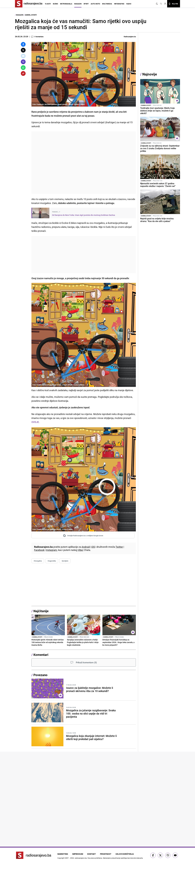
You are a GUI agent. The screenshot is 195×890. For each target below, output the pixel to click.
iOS (93, 546)
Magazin (77, 4)
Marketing (62, 854)
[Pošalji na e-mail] (23, 56)
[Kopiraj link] (23, 73)
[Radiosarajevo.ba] (33, 855)
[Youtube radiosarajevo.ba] (175, 855)
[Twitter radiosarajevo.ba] (160, 855)
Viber (80, 550)
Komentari (40, 655)
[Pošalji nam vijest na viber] (167, 855)
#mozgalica (38, 561)
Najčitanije (41, 611)
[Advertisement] (83, 162)
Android (86, 546)
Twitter (119, 546)
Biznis (55, 4)
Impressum (77, 854)
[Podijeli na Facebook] (23, 44)
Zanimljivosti (31, 15)
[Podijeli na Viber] (23, 61)
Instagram (51, 550)
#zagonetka (52, 561)
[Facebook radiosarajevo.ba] (153, 855)
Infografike (119, 4)
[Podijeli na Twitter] (23, 50)
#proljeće (65, 561)
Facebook (39, 550)
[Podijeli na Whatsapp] (23, 67)
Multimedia (107, 4)
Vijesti (48, 4)
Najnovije (149, 74)
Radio (128, 4)
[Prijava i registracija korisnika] (165, 4)
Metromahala (66, 4)
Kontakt (91, 854)
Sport (86, 4)
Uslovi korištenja (125, 854)
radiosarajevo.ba (81, 858)
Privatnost (105, 854)
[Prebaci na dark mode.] (157, 4)
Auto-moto (95, 4)
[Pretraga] (161, 4)
